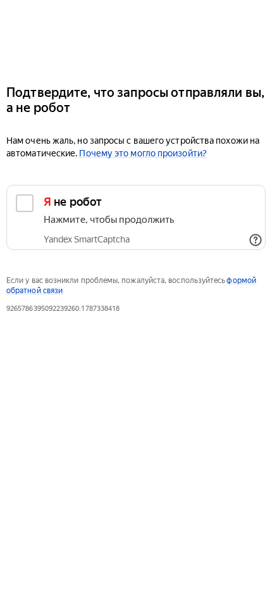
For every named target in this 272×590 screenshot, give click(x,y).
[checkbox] (136, 217)
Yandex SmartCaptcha (87, 239)
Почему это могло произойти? (142, 153)
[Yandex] (136, 37)
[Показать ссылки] (255, 240)
